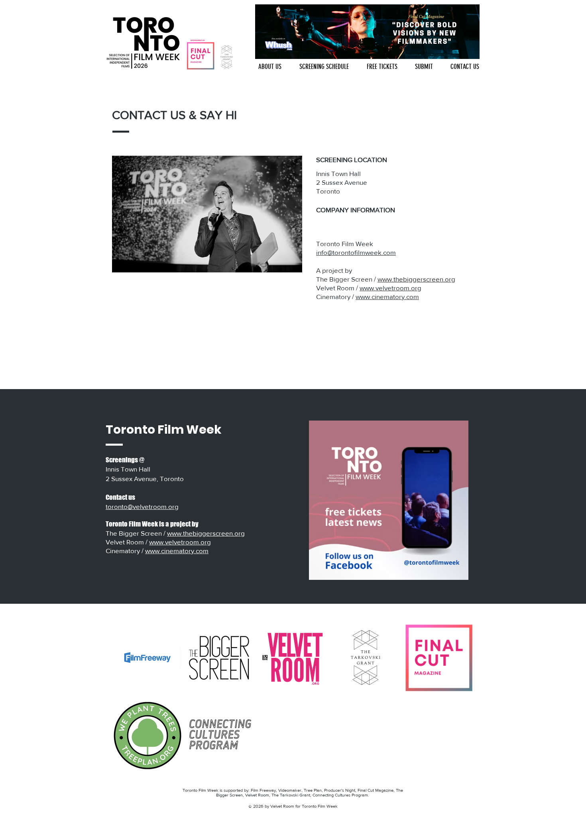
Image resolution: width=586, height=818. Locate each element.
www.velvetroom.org (390, 288)
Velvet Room (257, 795)
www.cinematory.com (387, 296)
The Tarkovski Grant (290, 795)
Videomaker (289, 790)
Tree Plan (313, 790)
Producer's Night (339, 790)
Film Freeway (263, 790)
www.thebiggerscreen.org (416, 279)
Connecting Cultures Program (340, 795)
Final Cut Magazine (375, 790)
